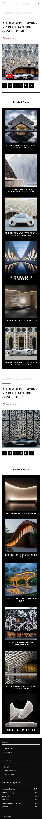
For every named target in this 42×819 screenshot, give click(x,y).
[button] (9, 38)
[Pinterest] (15, 85)
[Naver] (31, 85)
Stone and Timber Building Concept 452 (21, 190)
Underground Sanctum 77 (21, 321)
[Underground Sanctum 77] (21, 301)
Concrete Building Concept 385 (21, 278)
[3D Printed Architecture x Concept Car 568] (21, 214)
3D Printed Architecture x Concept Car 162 (21, 363)
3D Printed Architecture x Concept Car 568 (21, 234)
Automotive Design (17, 12)
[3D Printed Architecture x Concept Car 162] (21, 343)
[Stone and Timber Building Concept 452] (21, 170)
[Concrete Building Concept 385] (21, 257)
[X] (10, 85)
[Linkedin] (26, 85)
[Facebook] (4, 85)
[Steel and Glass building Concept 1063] (21, 126)
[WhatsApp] (20, 85)
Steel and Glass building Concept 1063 (21, 146)
